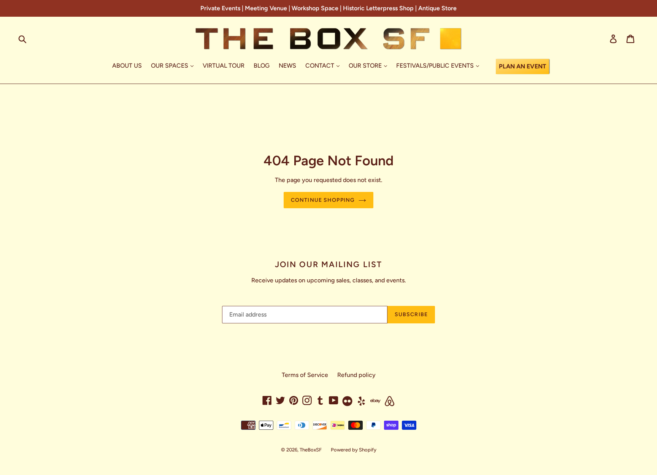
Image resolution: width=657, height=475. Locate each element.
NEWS (287, 65)
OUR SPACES (170, 65)
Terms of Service (305, 374)
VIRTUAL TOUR (223, 65)
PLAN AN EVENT (522, 66)
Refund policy (356, 374)
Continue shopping (323, 200)
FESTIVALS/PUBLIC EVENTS (435, 65)
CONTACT (320, 65)
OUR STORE (366, 65)
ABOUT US (127, 65)
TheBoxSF (311, 450)
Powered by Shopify (353, 450)
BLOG (262, 65)
